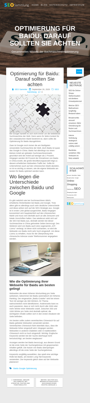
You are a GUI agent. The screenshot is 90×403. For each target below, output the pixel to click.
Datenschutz (59, 5)
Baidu (15, 368)
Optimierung (31, 368)
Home (35, 5)
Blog (44, 5)
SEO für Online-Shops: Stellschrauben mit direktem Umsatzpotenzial (75, 95)
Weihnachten (70, 197)
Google (22, 368)
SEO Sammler (21, 89)
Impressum (77, 5)
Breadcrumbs (70, 178)
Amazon (69, 175)
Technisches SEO (72, 195)
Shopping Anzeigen (72, 192)
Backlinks (74, 175)
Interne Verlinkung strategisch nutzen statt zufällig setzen (74, 140)
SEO (77, 188)
